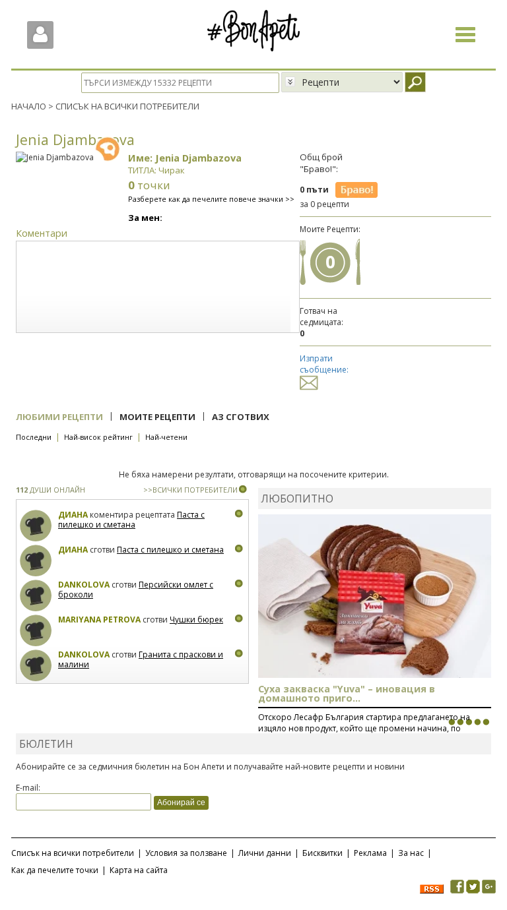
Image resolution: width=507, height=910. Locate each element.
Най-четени (166, 437)
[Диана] (36, 526)
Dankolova (84, 584)
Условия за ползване (186, 853)
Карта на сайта (139, 870)
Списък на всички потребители (72, 853)
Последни (33, 437)
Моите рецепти (157, 417)
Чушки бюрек (196, 619)
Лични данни (264, 853)
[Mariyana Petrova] (36, 631)
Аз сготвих (240, 417)
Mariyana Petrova (99, 619)
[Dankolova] (36, 596)
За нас (411, 853)
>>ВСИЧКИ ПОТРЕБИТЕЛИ (190, 490)
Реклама (370, 853)
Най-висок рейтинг (98, 437)
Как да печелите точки (54, 870)
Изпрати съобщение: (324, 364)
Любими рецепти (59, 417)
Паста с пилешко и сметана (131, 520)
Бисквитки (322, 853)
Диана (73, 514)
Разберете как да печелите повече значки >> (211, 199)
